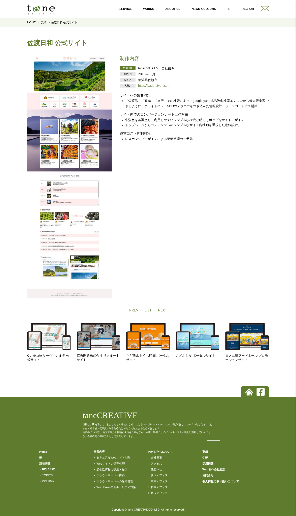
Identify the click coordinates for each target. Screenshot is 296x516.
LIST (148, 310)
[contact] (265, 9)
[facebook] (261, 392)
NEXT (162, 310)
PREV (133, 310)
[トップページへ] (249, 392)
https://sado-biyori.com (154, 85)
